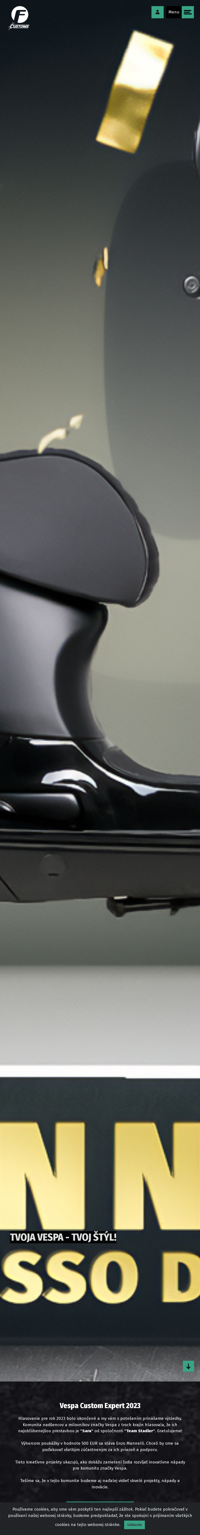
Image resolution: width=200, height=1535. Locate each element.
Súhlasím (134, 1525)
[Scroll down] (188, 1366)
